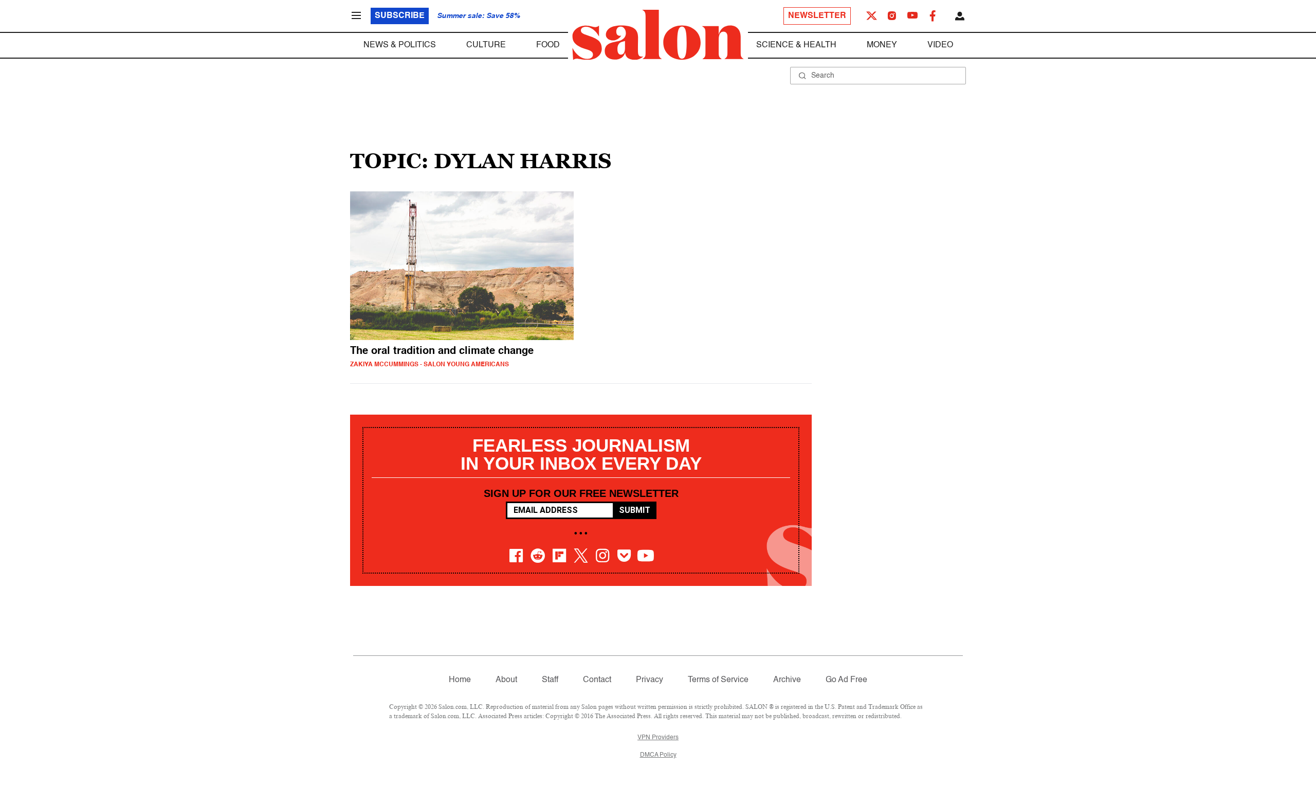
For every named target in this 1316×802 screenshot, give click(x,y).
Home (460, 680)
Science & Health (796, 45)
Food (548, 45)
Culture (486, 45)
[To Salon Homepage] (658, 35)
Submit (634, 510)
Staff (550, 680)
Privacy (649, 680)
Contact (597, 680)
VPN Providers (658, 738)
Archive (787, 680)
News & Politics (399, 45)
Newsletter (817, 16)
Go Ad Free (846, 680)
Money (882, 45)
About (506, 680)
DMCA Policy (658, 755)
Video (940, 45)
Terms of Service (718, 680)
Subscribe (400, 16)
